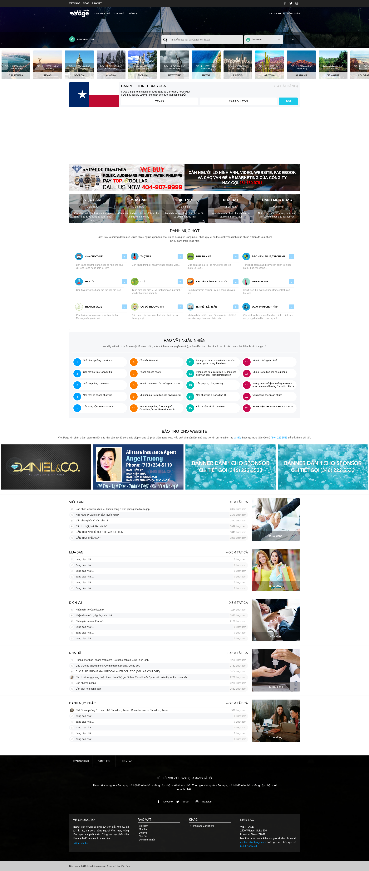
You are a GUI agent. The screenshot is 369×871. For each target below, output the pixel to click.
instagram (207, 801)
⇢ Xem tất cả (237, 502)
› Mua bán (143, 829)
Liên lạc (133, 13)
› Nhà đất (142, 836)
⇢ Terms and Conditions (201, 826)
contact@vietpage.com (253, 842)
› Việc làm (143, 826)
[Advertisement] (184, 137)
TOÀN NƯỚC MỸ (101, 13)
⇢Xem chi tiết (81, 843)
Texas (159, 101)
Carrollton (238, 101)
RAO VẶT (97, 3)
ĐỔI (288, 101)
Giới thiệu (119, 13)
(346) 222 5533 (279, 437)
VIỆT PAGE (74, 3)
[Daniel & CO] (46, 488)
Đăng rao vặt (85, 39)
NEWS (86, 3)
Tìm (292, 39)
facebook (168, 801)
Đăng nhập (293, 13)
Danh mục (257, 39)
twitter (186, 801)
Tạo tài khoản (277, 13)
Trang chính (81, 761)
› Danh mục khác (146, 839)
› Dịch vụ (142, 832)
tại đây (237, 437)
